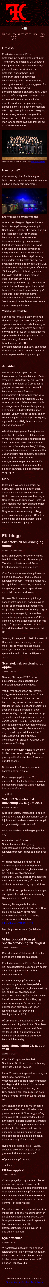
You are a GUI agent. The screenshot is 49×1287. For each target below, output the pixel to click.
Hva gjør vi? (14, 37)
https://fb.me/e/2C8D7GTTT (17, 923)
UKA (35, 34)
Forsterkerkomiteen (17, 21)
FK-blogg (43, 35)
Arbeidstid (24, 34)
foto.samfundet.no (38, 162)
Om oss (6, 34)
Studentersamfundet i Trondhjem (24, 1282)
